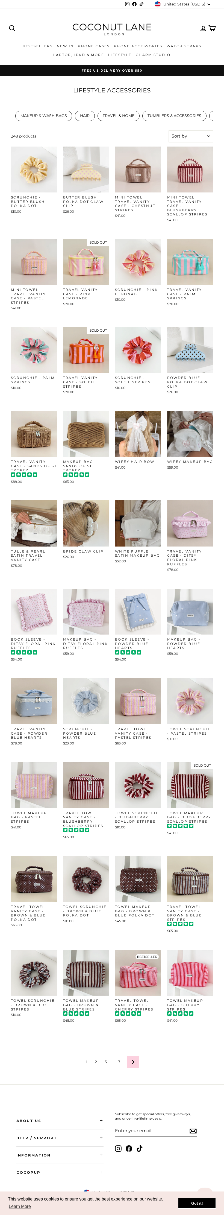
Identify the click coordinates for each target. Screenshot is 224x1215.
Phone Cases (94, 46)
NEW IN (65, 46)
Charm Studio (153, 55)
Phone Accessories (138, 46)
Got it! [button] (197, 1203)
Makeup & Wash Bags (43, 115)
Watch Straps (184, 46)
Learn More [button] (20, 1206)
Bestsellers (38, 46)
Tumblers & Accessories (174, 115)
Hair (85, 115)
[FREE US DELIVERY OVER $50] (112, 70)
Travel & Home (118, 115)
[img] (24, 475)
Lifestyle (120, 55)
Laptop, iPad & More (78, 55)
